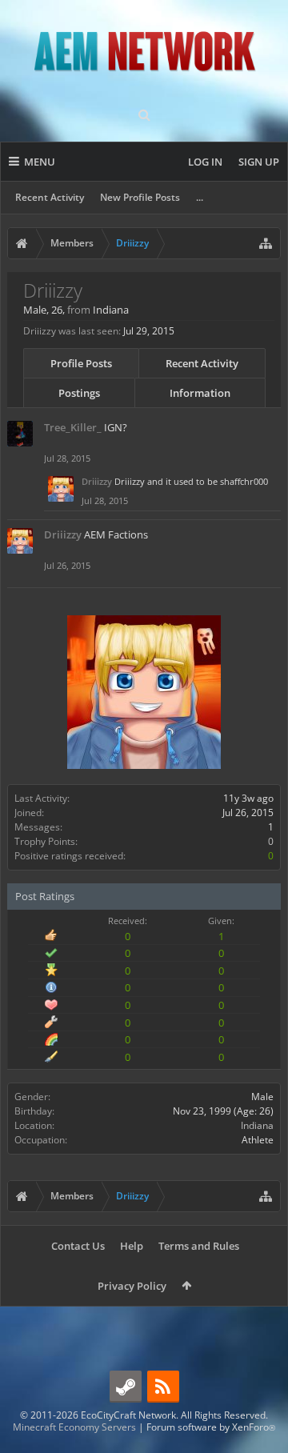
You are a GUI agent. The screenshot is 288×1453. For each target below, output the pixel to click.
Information (200, 393)
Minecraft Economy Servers (74, 1427)
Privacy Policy (132, 1286)
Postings (79, 393)
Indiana (257, 1125)
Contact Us (78, 1246)
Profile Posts (81, 363)
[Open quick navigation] (265, 243)
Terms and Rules (198, 1246)
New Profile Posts (140, 197)
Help (131, 1246)
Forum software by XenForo (210, 1427)
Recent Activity (49, 197)
